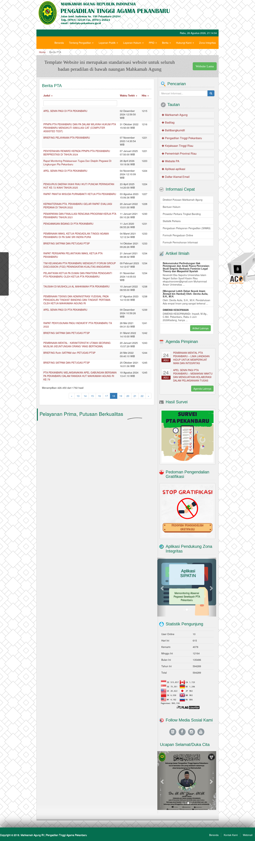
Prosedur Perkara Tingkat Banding (182, 214)
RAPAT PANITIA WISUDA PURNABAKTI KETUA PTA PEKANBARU (79, 194)
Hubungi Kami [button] (184, 42)
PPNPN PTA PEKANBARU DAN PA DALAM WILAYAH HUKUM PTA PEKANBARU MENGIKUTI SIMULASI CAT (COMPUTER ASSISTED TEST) (79, 127)
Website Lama (205, 66)
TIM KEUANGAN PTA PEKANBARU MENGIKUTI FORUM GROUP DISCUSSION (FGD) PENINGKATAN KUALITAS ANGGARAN (79, 264)
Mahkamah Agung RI (32, 835)
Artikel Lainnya (200, 328)
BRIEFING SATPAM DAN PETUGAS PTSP (66, 243)
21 (135, 396)
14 (85, 396)
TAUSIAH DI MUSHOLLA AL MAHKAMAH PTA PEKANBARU (76, 286)
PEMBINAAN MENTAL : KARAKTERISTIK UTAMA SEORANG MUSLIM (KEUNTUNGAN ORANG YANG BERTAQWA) (76, 344)
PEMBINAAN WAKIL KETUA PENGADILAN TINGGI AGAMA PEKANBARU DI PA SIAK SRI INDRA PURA (76, 235)
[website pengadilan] (172, 731)
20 (127, 396)
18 (113, 396)
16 (99, 396)
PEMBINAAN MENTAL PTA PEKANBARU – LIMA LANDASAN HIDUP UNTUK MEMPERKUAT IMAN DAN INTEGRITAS (191, 358)
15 (92, 396)
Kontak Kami (231, 835)
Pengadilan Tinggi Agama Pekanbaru (66, 835)
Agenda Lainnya (202, 388)
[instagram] (191, 731)
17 (106, 396)
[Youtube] (200, 731)
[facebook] (182, 731)
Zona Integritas (207, 42)
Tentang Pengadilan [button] (80, 42)
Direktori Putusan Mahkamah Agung (182, 199)
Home (42, 52)
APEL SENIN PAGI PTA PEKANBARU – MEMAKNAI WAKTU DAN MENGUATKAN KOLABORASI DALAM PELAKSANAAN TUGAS (192, 375)
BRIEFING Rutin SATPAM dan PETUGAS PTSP (69, 352)
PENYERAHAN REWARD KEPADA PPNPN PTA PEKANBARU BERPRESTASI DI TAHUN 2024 (76, 152)
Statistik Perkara (172, 221)
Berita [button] (165, 42)
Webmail (247, 835)
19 (120, 396)
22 (142, 396)
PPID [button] (152, 42)
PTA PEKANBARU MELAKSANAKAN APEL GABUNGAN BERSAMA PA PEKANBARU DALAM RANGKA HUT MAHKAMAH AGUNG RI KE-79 (80, 376)
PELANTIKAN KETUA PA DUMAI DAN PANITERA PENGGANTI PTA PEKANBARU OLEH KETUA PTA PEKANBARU (77, 274)
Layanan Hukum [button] (132, 42)
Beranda (59, 42)
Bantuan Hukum (171, 207)
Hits (144, 95)
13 (78, 396)
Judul (47, 95)
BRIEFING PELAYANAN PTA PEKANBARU (66, 137)
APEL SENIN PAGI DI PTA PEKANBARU (65, 111)
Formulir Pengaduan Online (178, 235)
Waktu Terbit (127, 95)
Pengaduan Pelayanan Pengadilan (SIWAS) (187, 228)
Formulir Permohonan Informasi (180, 242)
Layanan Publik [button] (107, 42)
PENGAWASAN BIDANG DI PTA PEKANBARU (68, 223)
